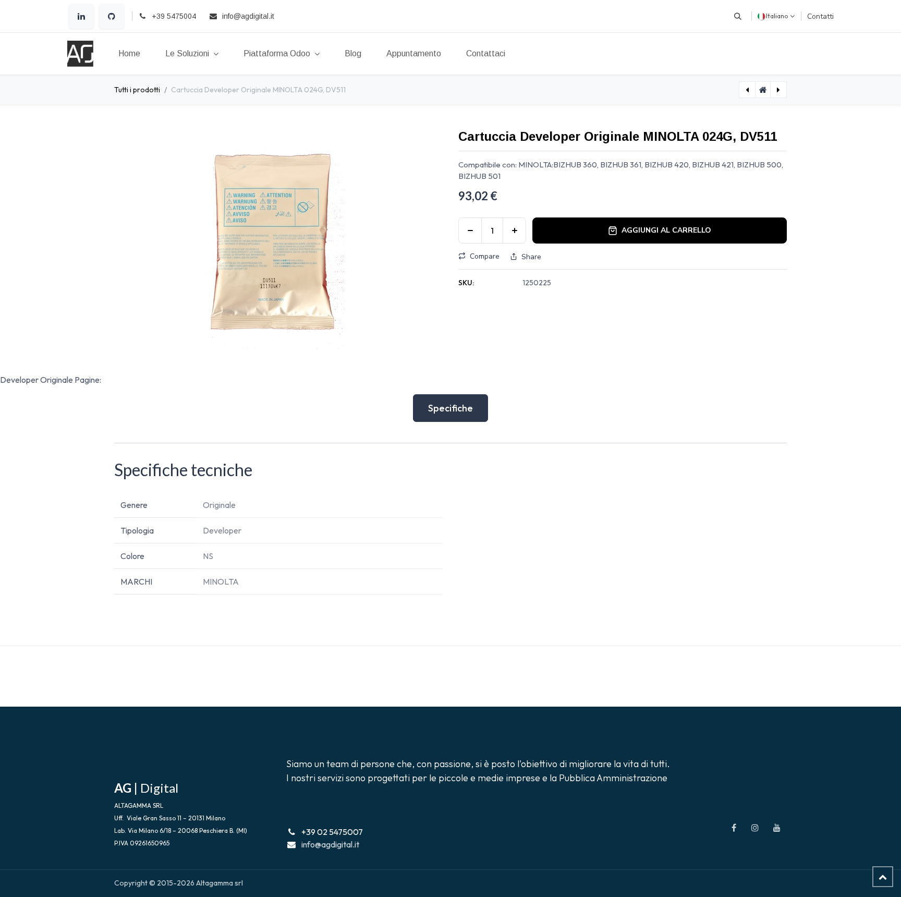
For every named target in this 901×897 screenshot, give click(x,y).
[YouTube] (777, 827)
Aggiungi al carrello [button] (666, 230)
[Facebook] (733, 827)
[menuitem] (129, 54)
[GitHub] (111, 16)
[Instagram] (755, 827)
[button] (737, 16)
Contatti (820, 16)
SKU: (466, 282)
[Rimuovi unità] (470, 230)
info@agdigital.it (330, 844)
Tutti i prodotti (137, 89)
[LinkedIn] (81, 16)
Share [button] (531, 257)
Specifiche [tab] (450, 408)
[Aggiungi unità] (514, 230)
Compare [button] (485, 256)
